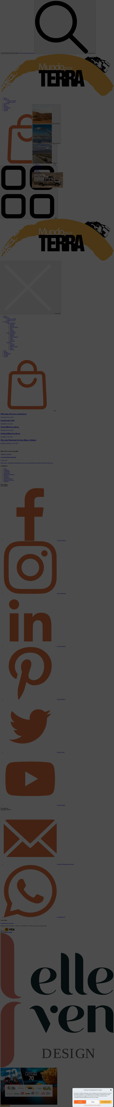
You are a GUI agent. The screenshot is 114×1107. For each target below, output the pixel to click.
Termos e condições (97, 1105)
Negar (92, 1102)
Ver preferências (106, 1102)
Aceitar (80, 1102)
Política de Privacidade (88, 1105)
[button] (111, 1090)
